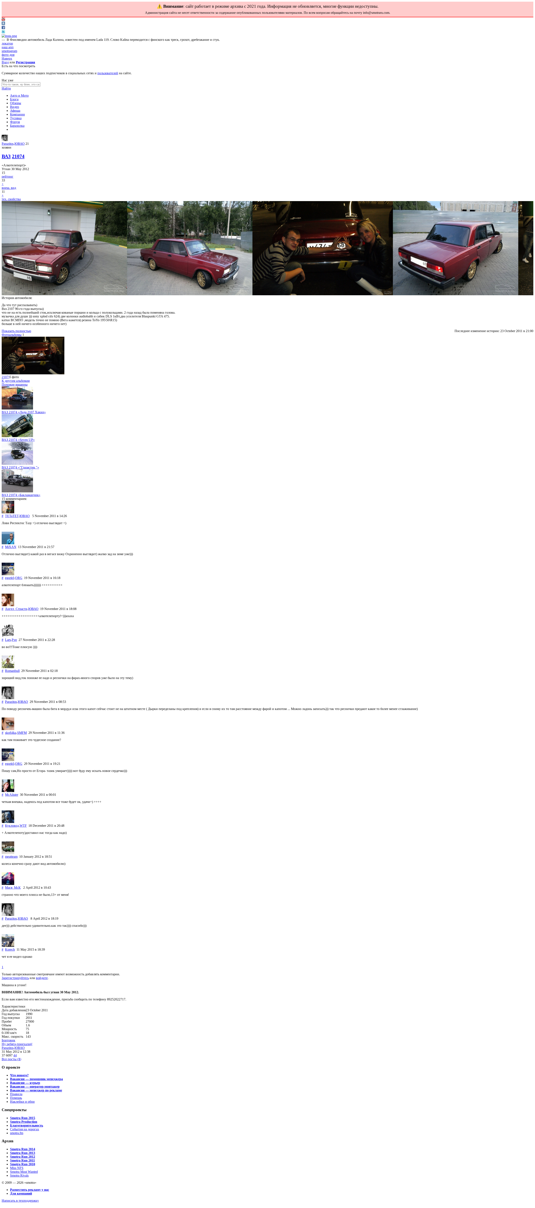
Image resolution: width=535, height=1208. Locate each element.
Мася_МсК (13, 887)
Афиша (15, 110)
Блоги (14, 99)
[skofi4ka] (8, 729)
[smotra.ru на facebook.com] (3, 28)
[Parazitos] (5, 140)
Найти (6, 88)
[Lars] (8, 636)
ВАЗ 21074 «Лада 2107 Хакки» (24, 412)
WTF (23, 825)
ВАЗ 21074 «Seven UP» (18, 440)
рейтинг (7, 176)
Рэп (14, 640)
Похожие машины (15, 384)
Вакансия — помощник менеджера (36, 1079)
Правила (16, 1094)
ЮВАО (19, 143)
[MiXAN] (8, 543)
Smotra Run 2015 (22, 1118)
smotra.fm (16, 1133)
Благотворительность (26, 1125)
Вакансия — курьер (25, 1083)
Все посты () (11, 1059)
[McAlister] (8, 791)
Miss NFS (16, 1168)
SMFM (22, 732)
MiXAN (10, 547)
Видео (14, 107)
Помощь (16, 1098)
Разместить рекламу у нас (29, 1189)
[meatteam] (8, 853)
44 (15, 1055)
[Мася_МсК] (8, 884)
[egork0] (8, 574)
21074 (18, 156)
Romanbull (12, 671)
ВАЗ (6, 156)
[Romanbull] (8, 667)
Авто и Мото (19, 95)
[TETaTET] (8, 512)
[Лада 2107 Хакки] (17, 408)
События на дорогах (24, 1129)
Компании (17, 114)
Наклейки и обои (22, 1101)
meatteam (11, 856)
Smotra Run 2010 (22, 1164)
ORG (18, 578)
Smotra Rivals (19, 1175)
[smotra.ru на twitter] (3, 32)
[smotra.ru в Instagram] (9, 36)
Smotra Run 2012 (22, 1156)
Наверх (7, 58)
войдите (42, 978)
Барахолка (17, 125)
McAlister (11, 794)
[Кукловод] (8, 822)
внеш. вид (9, 188)
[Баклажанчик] (17, 491)
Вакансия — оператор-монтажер (35, 1086)
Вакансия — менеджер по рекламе (36, 1090)
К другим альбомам (16, 381)
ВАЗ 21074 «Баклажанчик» (21, 495)
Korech (10, 949)
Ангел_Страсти (16, 609)
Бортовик (8, 1040)
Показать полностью (16, 331)
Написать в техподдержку (20, 1200)
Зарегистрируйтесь (15, 978)
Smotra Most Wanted (24, 1171)
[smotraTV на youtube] (3, 19)
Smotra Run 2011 (22, 1160)
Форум (15, 122)
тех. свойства (11, 199)
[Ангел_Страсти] (8, 605)
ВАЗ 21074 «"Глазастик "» (20, 467)
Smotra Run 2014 (22, 1149)
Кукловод (12, 825)
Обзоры (15, 103)
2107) (5, 377)
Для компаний (21, 1193)
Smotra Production (23, 1121)
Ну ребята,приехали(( (17, 1044)
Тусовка (16, 118)
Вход (5, 62)
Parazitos (8, 143)
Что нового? (19, 1075)
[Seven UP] (17, 436)
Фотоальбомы (12, 334)
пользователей (107, 73)
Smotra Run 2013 (22, 1153)
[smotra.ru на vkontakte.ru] (3, 24)
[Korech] (8, 945)
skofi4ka (10, 732)
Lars (8, 640)
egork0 (9, 578)
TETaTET (12, 516)
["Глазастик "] (17, 463)
